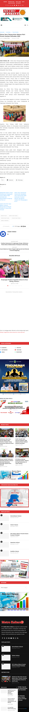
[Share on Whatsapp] (20, 226)
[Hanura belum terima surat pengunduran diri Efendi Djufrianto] (4, 700)
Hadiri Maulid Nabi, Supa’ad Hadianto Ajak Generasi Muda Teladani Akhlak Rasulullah (21, 441)
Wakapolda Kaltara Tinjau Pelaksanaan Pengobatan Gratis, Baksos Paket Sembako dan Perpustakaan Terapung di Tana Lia (6, 196)
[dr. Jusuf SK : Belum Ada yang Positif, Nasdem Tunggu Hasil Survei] (4, 709)
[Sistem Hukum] (4, 527)
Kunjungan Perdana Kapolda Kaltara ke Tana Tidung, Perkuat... (14, 280)
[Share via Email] (25, 226)
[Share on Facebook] (15, 226)
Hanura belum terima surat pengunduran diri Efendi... (12, 700)
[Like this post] (14, 226)
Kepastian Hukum (15, 542)
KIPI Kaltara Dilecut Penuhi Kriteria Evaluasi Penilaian (19, 534)
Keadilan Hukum (14, 551)
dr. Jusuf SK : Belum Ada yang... (12, 708)
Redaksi (5, 1)
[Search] (27, 25)
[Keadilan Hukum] (4, 553)
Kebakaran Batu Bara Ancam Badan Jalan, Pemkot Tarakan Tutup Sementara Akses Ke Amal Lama (6, 441)
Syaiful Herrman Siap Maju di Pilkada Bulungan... (12, 692)
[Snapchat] (18, 5)
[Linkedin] (12, 5)
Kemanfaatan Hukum (15, 516)
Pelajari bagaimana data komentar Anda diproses (12, 332)
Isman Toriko (7, 38)
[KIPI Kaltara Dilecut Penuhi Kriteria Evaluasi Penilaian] (4, 536)
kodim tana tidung (5, 218)
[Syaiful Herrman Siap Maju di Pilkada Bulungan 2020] (4, 691)
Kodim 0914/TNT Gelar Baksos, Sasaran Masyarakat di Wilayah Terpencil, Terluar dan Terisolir (5, 206)
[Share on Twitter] (17, 226)
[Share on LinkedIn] (18, 226)
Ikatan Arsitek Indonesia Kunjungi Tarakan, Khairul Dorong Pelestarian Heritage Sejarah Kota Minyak (6, 462)
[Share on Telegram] (21, 226)
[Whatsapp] (20, 5)
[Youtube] (14, 5)
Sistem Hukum (14, 524)
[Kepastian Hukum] (4, 545)
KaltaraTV (18, 3)
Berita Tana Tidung (13, 215)
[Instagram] (10, 5)
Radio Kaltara (11, 3)
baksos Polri (4, 215)
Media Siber (18, 1)
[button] (1, 272)
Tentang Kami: (11, 1)
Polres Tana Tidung (16, 218)
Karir (23, 1)
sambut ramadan (4, 220)
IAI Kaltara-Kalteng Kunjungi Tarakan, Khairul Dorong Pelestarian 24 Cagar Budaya (21, 461)
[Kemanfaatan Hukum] (4, 518)
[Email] (16, 5)
